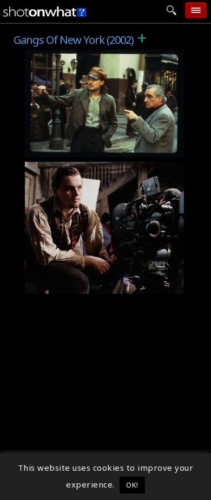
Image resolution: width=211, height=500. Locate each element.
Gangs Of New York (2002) (85, 168)
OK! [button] (132, 485)
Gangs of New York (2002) (84, 55)
